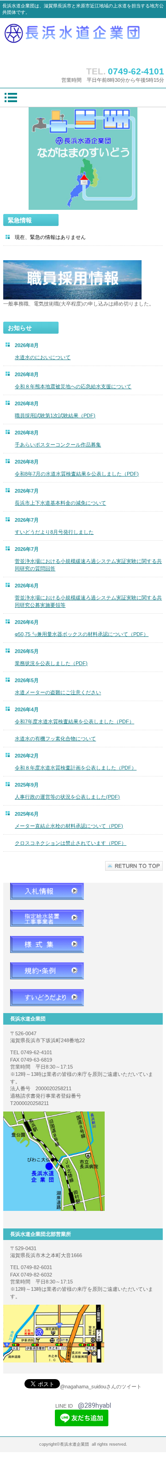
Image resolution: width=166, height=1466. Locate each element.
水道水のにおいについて (43, 357)
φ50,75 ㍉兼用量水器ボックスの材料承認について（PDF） (81, 634)
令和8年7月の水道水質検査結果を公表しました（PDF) (77, 473)
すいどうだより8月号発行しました (54, 532)
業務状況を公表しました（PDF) (51, 663)
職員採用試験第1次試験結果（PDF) (55, 415)
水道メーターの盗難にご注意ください (58, 692)
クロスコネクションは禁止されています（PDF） (70, 843)
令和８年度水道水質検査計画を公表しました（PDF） (75, 767)
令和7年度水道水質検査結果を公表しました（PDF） (74, 721)
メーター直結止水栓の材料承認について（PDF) (69, 826)
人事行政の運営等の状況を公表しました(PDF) (67, 797)
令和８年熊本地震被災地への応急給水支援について (73, 386)
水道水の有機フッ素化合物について (55, 738)
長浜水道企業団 (83, 40)
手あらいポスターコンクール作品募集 (58, 444)
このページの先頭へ (134, 866)
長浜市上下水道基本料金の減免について (60, 503)
